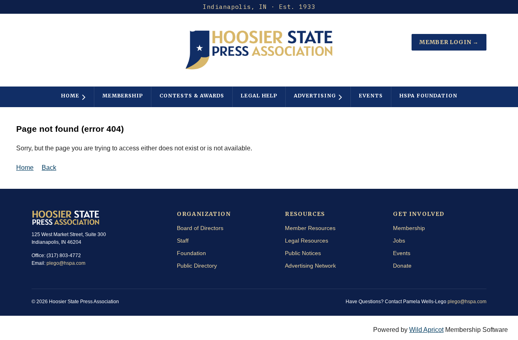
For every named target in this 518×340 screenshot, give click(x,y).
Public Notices (303, 253)
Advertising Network (310, 265)
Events (401, 253)
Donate (402, 265)
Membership (409, 228)
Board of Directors (200, 228)
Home (25, 167)
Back (49, 167)
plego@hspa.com (66, 263)
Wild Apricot (426, 329)
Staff (183, 240)
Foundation (191, 253)
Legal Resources (306, 240)
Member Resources (310, 228)
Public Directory (197, 265)
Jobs (399, 240)
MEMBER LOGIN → (449, 42)
